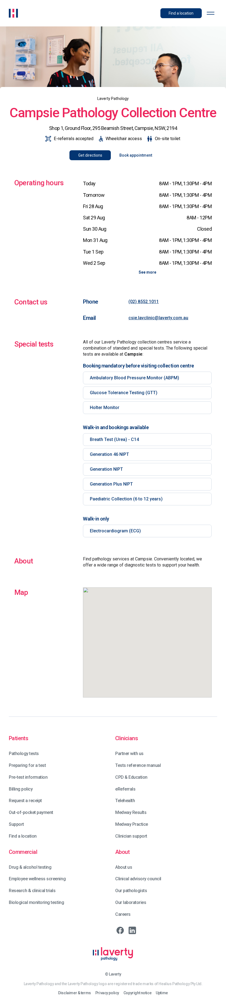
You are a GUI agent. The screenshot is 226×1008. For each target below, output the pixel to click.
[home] (13, 13)
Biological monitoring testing (36, 902)
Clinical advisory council (138, 878)
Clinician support (131, 836)
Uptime (162, 993)
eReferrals (125, 789)
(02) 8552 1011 (143, 301)
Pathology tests (24, 753)
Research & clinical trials (32, 890)
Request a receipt (25, 800)
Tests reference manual (138, 765)
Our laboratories (130, 902)
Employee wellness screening (37, 878)
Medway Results (130, 812)
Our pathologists (131, 890)
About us (123, 867)
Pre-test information (28, 777)
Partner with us (129, 753)
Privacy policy (107, 993)
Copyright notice (137, 993)
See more (147, 272)
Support (16, 824)
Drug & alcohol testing (30, 867)
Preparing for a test (27, 765)
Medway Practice (131, 824)
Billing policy (21, 789)
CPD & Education (131, 777)
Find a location (23, 836)
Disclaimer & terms (74, 993)
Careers (123, 914)
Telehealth (125, 800)
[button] (210, 13)
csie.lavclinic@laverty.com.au (158, 317)
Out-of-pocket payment (31, 812)
